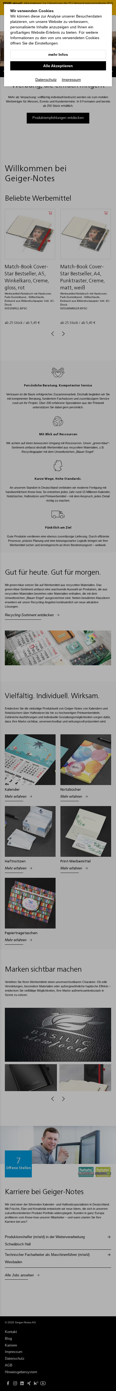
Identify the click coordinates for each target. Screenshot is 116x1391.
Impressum (71, 79)
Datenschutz (46, 79)
